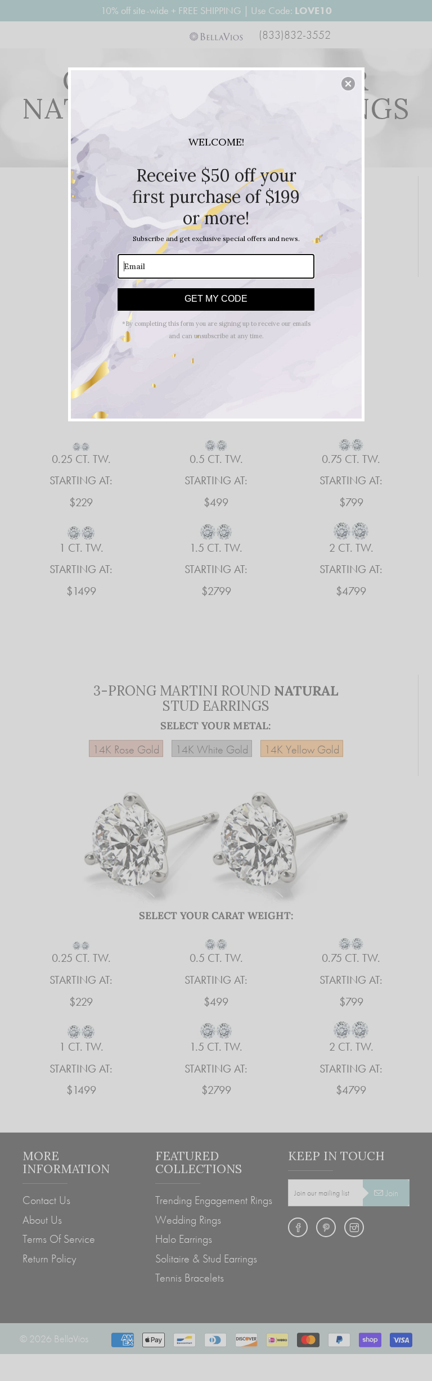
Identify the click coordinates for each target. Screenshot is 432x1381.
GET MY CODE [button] (216, 298)
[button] (348, 83)
